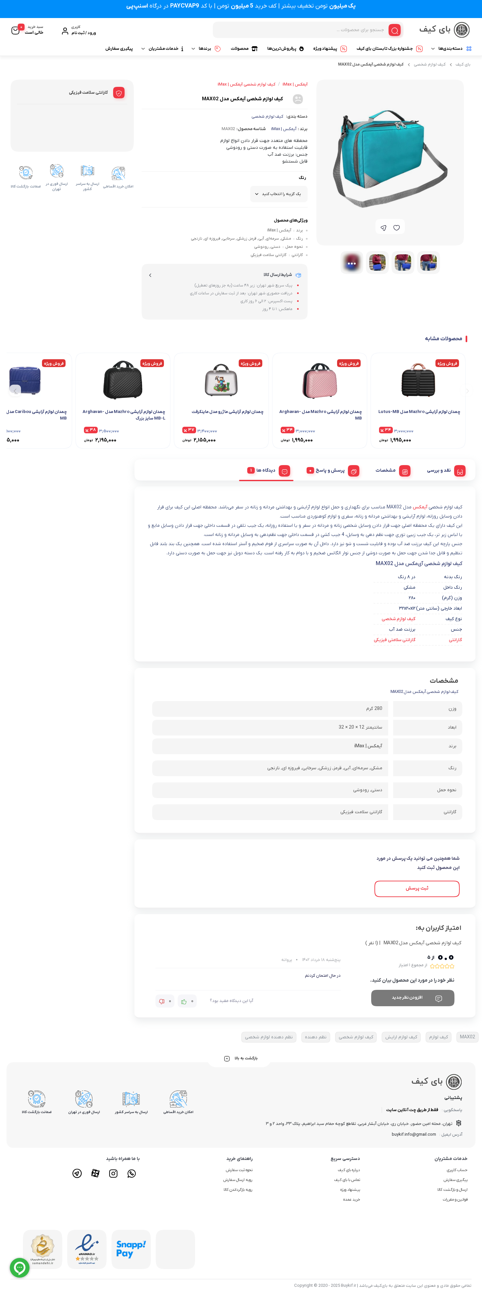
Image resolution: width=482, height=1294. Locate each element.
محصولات (240, 48)
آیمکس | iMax (283, 129)
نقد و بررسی (439, 470)
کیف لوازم (438, 1037)
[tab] (444, 469)
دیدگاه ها (265, 470)
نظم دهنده (316, 1037)
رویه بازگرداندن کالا (238, 1189)
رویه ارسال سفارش (237, 1180)
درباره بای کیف (349, 1170)
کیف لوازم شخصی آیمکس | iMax (246, 84)
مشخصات (386, 470)
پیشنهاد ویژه (325, 48)
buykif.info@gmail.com (414, 1134)
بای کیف (463, 64)
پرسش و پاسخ (330, 470)
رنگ (302, 178)
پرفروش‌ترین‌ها (281, 48)
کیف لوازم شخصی (430, 64)
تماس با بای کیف (347, 1180)
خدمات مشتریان (163, 48)
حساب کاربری (457, 1170)
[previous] (466, 390)
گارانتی (455, 640)
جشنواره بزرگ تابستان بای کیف (385, 48)
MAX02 (467, 1037)
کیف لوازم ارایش (401, 1037)
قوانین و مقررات (455, 1199)
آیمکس (421, 507)
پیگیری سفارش (119, 48)
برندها (205, 48)
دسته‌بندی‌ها (450, 48)
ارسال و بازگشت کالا (452, 1189)
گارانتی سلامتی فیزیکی (394, 640)
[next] (15, 390)
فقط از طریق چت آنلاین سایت (412, 1110)
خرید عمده (351, 1199)
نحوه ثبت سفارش (239, 1170)
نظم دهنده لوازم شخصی (269, 1037)
